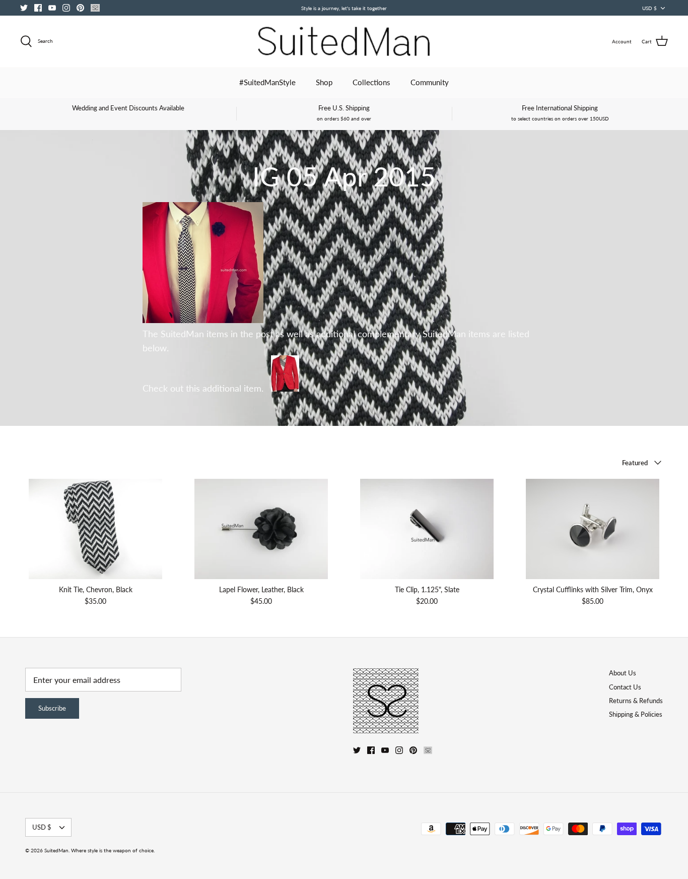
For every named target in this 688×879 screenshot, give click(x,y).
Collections (371, 82)
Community (429, 82)
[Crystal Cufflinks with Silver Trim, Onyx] (592, 529)
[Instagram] (66, 8)
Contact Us (625, 687)
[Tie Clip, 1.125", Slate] (427, 529)
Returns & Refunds (636, 701)
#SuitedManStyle (267, 82)
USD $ (649, 8)
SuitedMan (56, 850)
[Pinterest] (80, 8)
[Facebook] (38, 8)
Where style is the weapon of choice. (113, 850)
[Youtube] (52, 8)
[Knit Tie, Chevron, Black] (95, 529)
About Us (622, 673)
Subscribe (52, 708)
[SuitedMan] (344, 41)
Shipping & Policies (635, 714)
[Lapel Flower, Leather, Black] (261, 529)
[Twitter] (24, 8)
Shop (324, 82)
